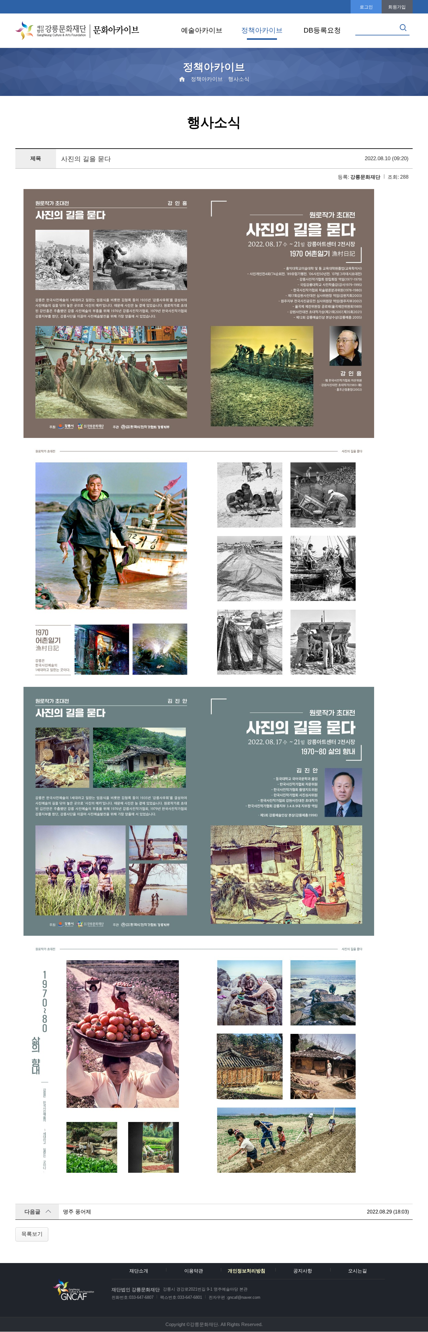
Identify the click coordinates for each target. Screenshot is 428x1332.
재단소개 (138, 1270)
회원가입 (397, 6)
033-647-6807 (141, 1297)
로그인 (366, 6)
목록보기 (32, 1234)
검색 (403, 27)
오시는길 (357, 1270)
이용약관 (193, 1270)
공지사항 (302, 1270)
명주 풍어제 (77, 1211)
